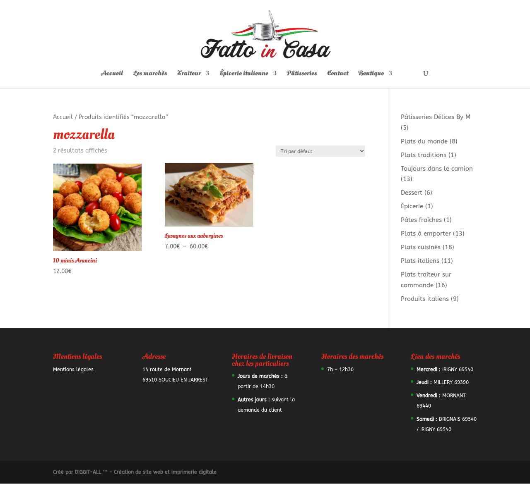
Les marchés (150, 74)
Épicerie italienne (243, 74)
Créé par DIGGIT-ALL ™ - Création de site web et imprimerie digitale (135, 472)
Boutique (371, 74)
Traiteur (189, 74)
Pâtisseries (302, 74)
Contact (337, 74)
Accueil (112, 74)
